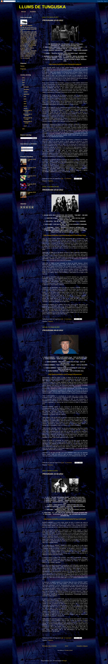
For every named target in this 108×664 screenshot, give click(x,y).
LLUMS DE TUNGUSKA (42, 6)
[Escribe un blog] (76, 179)
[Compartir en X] (78, 179)
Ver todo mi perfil (25, 58)
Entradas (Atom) (69, 650)
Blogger (65, 660)
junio (25, 99)
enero (25, 126)
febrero (26, 108)
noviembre (26, 89)
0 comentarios (68, 178)
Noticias (22, 66)
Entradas (24, 147)
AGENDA (33, 11)
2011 (23, 129)
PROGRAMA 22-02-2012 (52, 20)
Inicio (66, 646)
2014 (23, 80)
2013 (23, 82)
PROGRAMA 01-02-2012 (52, 474)
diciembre (26, 87)
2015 (23, 77)
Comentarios (25, 150)
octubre (26, 91)
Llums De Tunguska (27, 25)
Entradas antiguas (82, 646)
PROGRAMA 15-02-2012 (52, 190)
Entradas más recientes (49, 646)
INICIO (23, 11)
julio (25, 96)
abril (25, 103)
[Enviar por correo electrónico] (75, 179)
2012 (23, 85)
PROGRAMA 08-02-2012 (52, 330)
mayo (25, 101)
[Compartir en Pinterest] (81, 179)
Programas (50, 181)
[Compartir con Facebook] (79, 179)
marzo (25, 106)
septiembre (27, 94)
